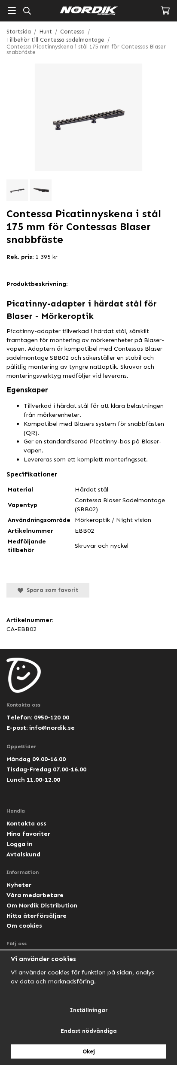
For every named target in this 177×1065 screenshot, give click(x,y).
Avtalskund (23, 854)
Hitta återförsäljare (36, 915)
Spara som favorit (50, 590)
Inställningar (89, 1010)
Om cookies (24, 925)
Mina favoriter (28, 833)
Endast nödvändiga (89, 1031)
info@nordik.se (52, 727)
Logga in (19, 844)
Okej (88, 1051)
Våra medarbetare (35, 895)
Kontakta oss (26, 823)
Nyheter (18, 885)
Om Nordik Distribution (41, 905)
